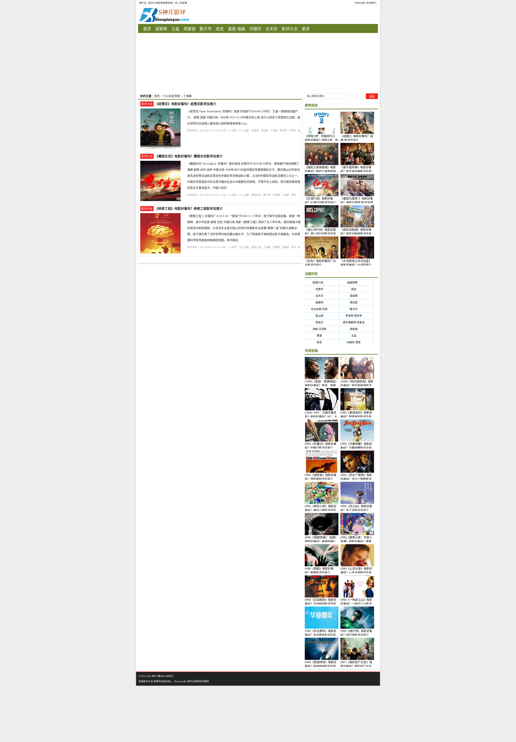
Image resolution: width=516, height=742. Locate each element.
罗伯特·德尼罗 (356, 315)
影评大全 (290, 29)
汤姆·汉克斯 (321, 328)
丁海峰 (273, 130)
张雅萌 (285, 247)
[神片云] (163, 15)
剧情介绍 (322, 282)
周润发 (356, 302)
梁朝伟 (321, 302)
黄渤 (322, 335)
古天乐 (271, 29)
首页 (147, 29)
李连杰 (321, 322)
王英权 (292, 130)
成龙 (220, 29)
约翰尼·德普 (356, 342)
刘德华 (255, 29)
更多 (306, 29)
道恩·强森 (236, 29)
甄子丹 (206, 29)
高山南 (321, 315)
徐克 (322, 342)
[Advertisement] (258, 63)
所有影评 (371, 3)
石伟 (293, 247)
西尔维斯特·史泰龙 (356, 322)
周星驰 (189, 29)
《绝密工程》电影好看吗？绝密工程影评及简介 (189, 208)
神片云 (191, 681)
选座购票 (356, 282)
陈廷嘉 (264, 130)
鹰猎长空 (256, 195)
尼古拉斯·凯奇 (322, 309)
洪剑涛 (283, 130)
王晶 (175, 29)
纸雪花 (255, 130)
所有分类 (360, 3)
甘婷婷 (276, 195)
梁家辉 (161, 29)
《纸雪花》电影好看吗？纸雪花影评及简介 (185, 104)
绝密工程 (256, 247)
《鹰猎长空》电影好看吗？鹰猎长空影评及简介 (189, 156)
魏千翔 (266, 195)
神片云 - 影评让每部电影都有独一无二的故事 (163, 3)
